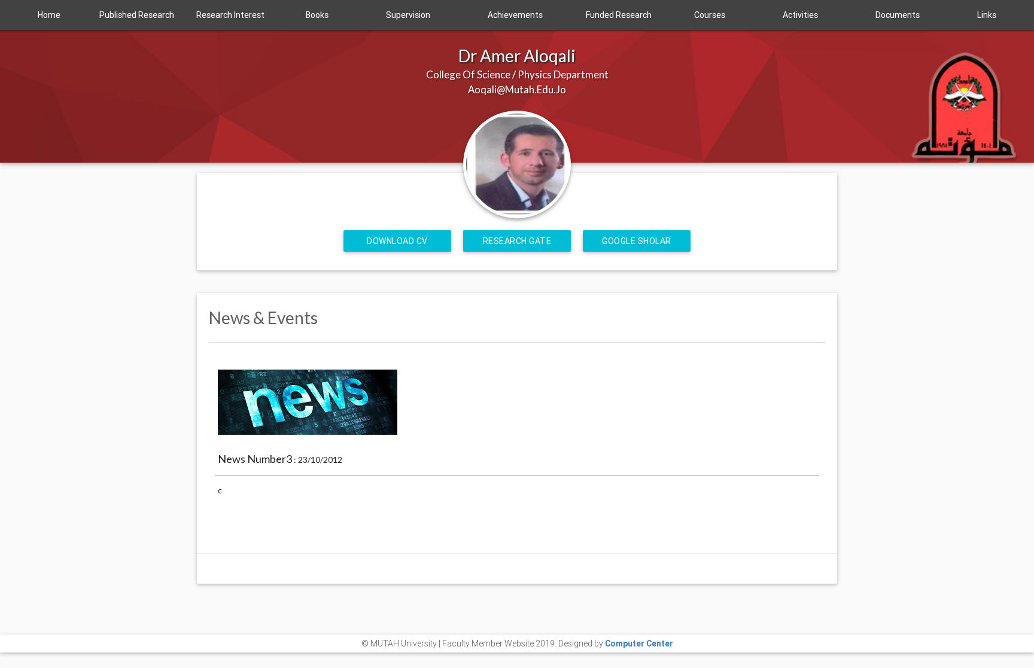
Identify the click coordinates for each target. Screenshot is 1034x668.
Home (49, 15)
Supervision (408, 15)
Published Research (136, 15)
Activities (800, 15)
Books (317, 15)
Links (986, 15)
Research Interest (230, 15)
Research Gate (517, 241)
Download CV (397, 241)
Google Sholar (636, 241)
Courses (709, 15)
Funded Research (619, 15)
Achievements (515, 15)
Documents (897, 15)
